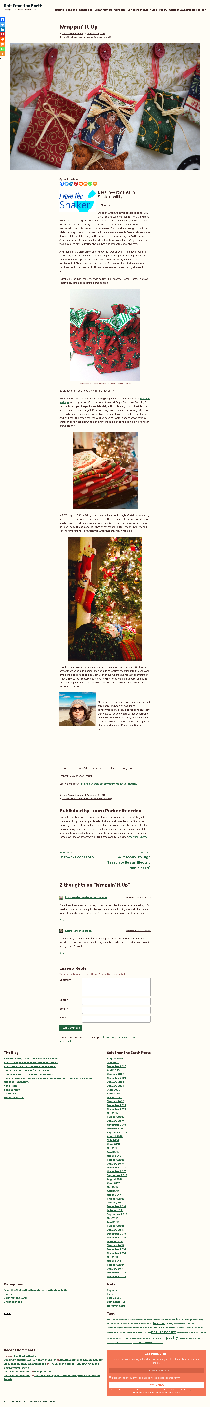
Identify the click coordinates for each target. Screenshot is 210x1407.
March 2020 (114, 1097)
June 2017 (113, 1183)
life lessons (196, 1327)
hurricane (135, 1327)
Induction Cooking (146, 1327)
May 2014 (112, 1257)
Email (63, 1008)
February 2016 (115, 1225)
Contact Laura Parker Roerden (187, 10)
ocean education (182, 1332)
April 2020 (113, 1093)
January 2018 (115, 1163)
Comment (65, 979)
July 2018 (113, 1140)
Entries (114, 1297)
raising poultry (197, 1338)
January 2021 (115, 1085)
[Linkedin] (71, 184)
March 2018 (114, 1155)
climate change (183, 1319)
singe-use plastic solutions (116, 1343)
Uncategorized (13, 1301)
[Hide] (1, 59)
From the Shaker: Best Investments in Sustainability (87, 37)
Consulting (86, 10)
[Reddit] (81, 184)
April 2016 (113, 1222)
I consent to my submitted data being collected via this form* (146, 1377)
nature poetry (163, 1332)
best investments (146, 1320)
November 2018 (116, 1124)
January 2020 (115, 1101)
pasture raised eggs (131, 1338)
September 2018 (117, 1132)
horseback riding (126, 1327)
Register (112, 1290)
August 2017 (114, 1179)
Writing (59, 10)
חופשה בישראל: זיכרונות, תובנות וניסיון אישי (26, 1070)
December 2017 (116, 1167)
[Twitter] (66, 184)
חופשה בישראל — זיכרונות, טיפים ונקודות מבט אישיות (31, 1058)
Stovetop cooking (132, 1343)
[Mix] (85, 184)
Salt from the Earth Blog (142, 10)
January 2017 (115, 1202)
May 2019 (112, 1113)
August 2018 (114, 1136)
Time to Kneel (12, 1089)
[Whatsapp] (90, 184)
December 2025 (116, 1066)
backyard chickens (122, 1320)
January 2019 (115, 1120)
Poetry (163, 10)
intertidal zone (170, 1327)
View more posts (138, 836)
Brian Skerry (157, 1320)
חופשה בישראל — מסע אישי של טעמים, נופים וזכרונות (31, 1062)
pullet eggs (188, 1338)
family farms (146, 1323)
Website (64, 1017)
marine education (118, 1332)
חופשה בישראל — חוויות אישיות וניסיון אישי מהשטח (29, 1074)
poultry (181, 1338)
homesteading (113, 1327)
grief (193, 1323)
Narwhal (129, 1332)
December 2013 (116, 1272)
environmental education (131, 1323)
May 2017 (112, 1187)
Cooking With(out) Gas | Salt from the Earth (30, 1359)
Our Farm (120, 10)
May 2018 (112, 1148)
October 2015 (115, 1241)
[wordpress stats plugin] (7, 1313)
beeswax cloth (135, 1320)
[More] (95, 184)
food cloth (177, 1323)
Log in (110, 1294)
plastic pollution (160, 1338)
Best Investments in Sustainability (81, 1359)
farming (169, 1323)
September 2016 (117, 1214)
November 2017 (116, 1171)
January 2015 (115, 1245)
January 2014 (115, 1268)
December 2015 (116, 1233)
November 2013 (116, 1276)
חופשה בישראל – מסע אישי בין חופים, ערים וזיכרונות (30, 1066)
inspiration (159, 1327)
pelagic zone (149, 1338)
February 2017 (115, 1198)
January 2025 (115, 1074)
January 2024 (115, 1081)
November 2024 (116, 1078)
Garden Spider (186, 1323)
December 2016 (116, 1206)
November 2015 (116, 1237)
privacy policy (195, 1390)
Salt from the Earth (23, 5)
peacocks (141, 1338)
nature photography (142, 1332)
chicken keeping (168, 1320)
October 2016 (115, 1210)
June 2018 (113, 1144)
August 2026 (115, 1058)
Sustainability (145, 1343)
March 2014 (114, 1260)
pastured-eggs (117, 1338)
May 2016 (112, 1218)
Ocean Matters (103, 10)
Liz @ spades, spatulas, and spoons (86, 897)
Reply (61, 920)
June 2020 (113, 1089)
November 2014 (116, 1253)
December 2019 (116, 1105)
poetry (172, 1337)
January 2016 (115, 1229)
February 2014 (116, 1264)
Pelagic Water (42, 1371)
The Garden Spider (25, 1356)
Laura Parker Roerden (72, 33)
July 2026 (113, 1062)
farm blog (159, 1323)
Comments (116, 1301)
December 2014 (116, 1249)
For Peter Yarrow (14, 1097)
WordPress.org (116, 1305)
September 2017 (117, 1175)
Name (63, 999)
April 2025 (113, 1070)
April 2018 (113, 1152)
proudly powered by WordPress (40, 1401)
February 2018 (115, 1159)
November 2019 (116, 1109)
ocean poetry (194, 1332)
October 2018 (115, 1128)
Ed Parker (118, 1323)
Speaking (71, 10)
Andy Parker (111, 1320)
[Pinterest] (76, 184)
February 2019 (115, 1117)
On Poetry (10, 1093)
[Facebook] (62, 184)
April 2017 (113, 1190)
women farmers (157, 1343)
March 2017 (114, 1194)
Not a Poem (11, 1085)
